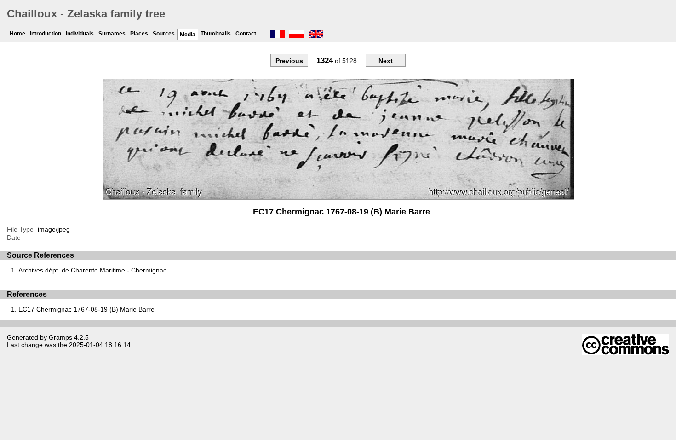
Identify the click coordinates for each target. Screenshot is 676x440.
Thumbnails (216, 33)
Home (17, 33)
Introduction (45, 33)
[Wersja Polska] (296, 35)
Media (187, 34)
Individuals (80, 33)
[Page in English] (316, 35)
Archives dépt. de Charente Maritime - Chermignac (92, 270)
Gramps (60, 337)
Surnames (112, 33)
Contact (245, 33)
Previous (289, 60)
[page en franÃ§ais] (277, 35)
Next (385, 60)
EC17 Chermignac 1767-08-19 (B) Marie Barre (86, 309)
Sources (164, 33)
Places (139, 33)
